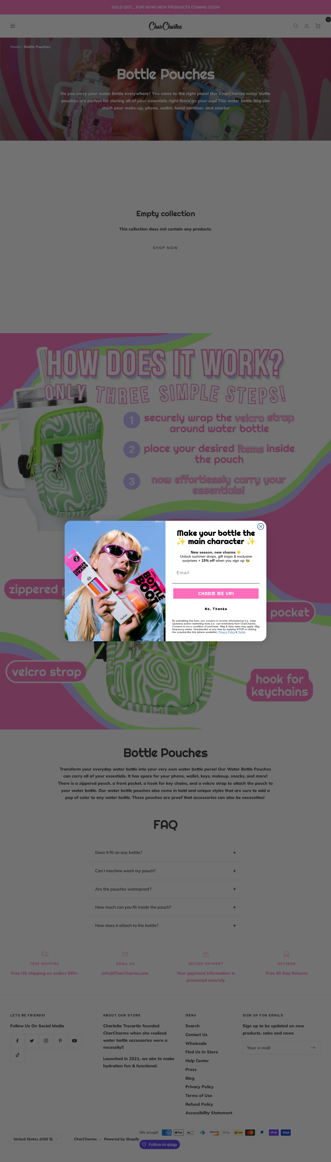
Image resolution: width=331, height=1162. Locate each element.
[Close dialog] (261, 526)
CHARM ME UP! (216, 593)
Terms (241, 632)
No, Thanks (216, 609)
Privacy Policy (227, 632)
